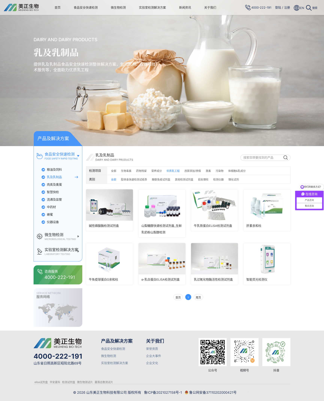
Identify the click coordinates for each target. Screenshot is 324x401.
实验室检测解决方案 (152, 7)
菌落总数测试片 (104, 382)
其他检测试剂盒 (184, 179)
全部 (113, 170)
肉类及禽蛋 (54, 184)
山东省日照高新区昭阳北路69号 (58, 363)
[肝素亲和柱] (267, 205)
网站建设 (246, 392)
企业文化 (152, 363)
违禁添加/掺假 (192, 170)
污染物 (220, 170)
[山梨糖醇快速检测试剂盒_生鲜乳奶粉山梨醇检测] (162, 205)
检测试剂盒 (68, 382)
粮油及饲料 (54, 169)
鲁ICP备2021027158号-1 (163, 392)
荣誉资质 (152, 349)
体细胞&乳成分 (237, 170)
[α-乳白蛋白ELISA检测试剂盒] (162, 258)
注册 (287, 7)
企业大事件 (153, 356)
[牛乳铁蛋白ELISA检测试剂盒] (214, 205)
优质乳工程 (173, 170)
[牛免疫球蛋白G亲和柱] (109, 258)
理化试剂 (233, 179)
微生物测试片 (85, 382)
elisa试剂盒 (41, 382)
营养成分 (156, 170)
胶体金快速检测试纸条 (134, 179)
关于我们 (210, 7)
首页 (58, 7)
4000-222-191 (58, 356)
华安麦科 (55, 382)
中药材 (51, 207)
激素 (208, 170)
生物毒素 (126, 170)
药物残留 (141, 170)
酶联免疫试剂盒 (161, 179)
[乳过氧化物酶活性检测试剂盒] (214, 258)
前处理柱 (203, 179)
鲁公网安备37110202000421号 (213, 392)
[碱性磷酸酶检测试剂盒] (109, 205)
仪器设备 (52, 222)
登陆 (278, 7)
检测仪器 (218, 179)
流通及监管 (54, 199)
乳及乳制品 (54, 177)
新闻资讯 (185, 7)
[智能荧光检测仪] (267, 258)
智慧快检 (52, 192)
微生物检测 (118, 7)
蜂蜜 (49, 214)
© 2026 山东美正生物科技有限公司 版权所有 (107, 392)
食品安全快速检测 (86, 7)
